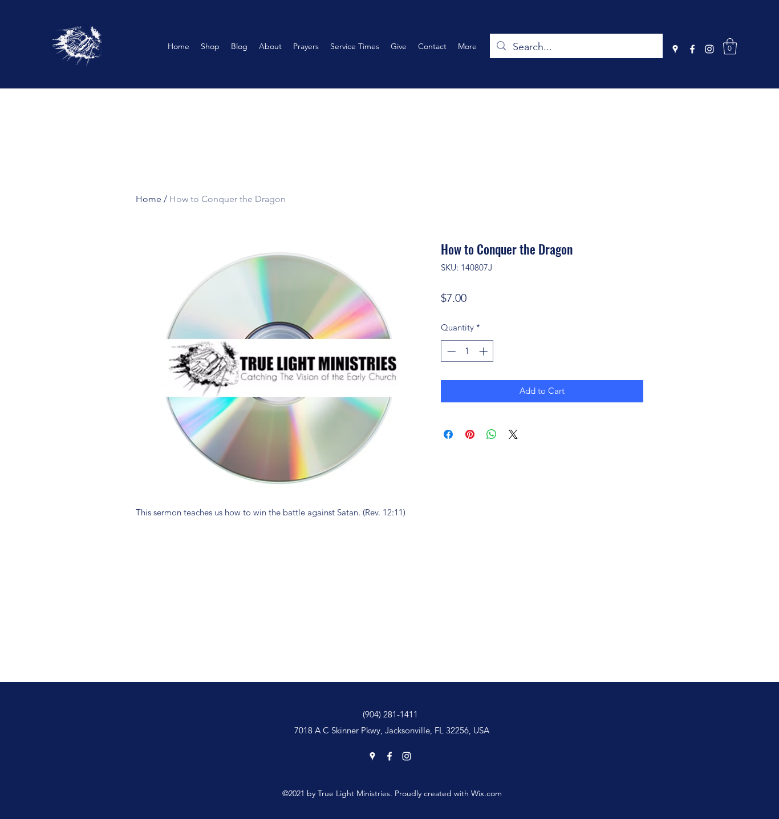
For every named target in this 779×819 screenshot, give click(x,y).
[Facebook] (692, 49)
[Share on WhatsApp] (491, 434)
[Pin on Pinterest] (470, 434)
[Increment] (484, 351)
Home (148, 198)
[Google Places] (675, 49)
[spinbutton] (467, 351)
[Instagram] (709, 49)
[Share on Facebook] (448, 434)
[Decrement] (450, 351)
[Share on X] (513, 434)
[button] (730, 46)
